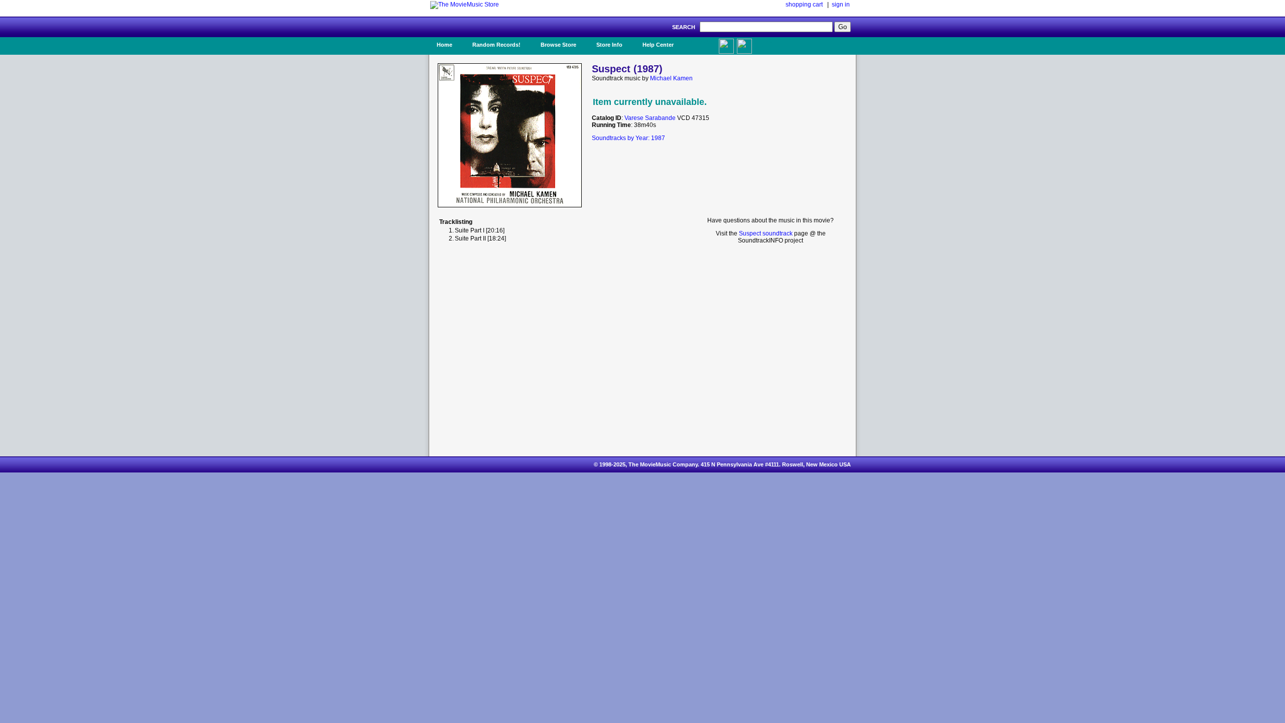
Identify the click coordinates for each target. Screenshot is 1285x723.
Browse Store (558, 45)
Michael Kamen (671, 78)
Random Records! (496, 45)
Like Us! (702, 42)
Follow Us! (763, 45)
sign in (841, 4)
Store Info (609, 45)
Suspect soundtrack (766, 233)
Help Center (658, 45)
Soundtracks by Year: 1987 (628, 138)
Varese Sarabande (650, 118)
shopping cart (804, 4)
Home (444, 45)
